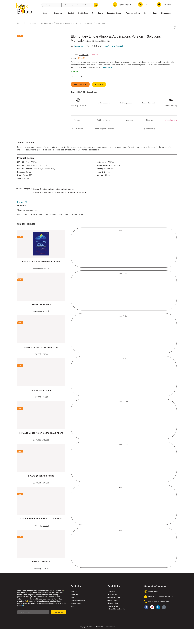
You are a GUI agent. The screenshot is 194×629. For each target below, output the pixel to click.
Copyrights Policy (113, 607)
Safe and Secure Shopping (116, 610)
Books (45, 13)
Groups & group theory (77, 193)
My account (166, 13)
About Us (74, 592)
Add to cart (79, 84)
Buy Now (99, 84)
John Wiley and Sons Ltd (113, 46)
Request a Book (150, 13)
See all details (171, 120)
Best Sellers (83, 13)
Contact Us (74, 595)
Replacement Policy (114, 598)
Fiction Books (97, 13)
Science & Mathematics (33, 23)
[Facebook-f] (146, 608)
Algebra (71, 190)
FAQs (72, 607)
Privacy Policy (112, 601)
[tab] (97, 203)
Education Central (114, 13)
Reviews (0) (22, 203)
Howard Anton (80, 46)
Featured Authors (133, 13)
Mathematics (48, 23)
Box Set (71, 13)
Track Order (111, 592)
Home (19, 23)
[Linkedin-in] (158, 608)
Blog (72, 598)
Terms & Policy (112, 595)
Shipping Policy (112, 604)
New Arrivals (58, 13)
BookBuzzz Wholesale (78, 601)
